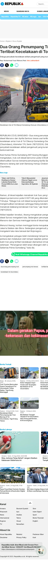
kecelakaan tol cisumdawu (9, 272)
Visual (18, 521)
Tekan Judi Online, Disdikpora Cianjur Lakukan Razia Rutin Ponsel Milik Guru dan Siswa (10, 182)
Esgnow (3, 521)
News (2, 515)
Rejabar (8, 41)
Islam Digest (37, 512)
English (35, 521)
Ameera (3, 508)
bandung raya (23, 11)
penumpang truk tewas (30, 267)
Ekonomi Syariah (22, 508)
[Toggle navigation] (2, 4)
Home (2, 41)
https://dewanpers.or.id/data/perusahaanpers (18, 549)
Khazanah (3, 512)
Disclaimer (3, 537)
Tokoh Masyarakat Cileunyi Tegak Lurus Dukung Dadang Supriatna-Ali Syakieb (30, 181)
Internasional (4, 518)
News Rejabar (17, 41)
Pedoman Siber (38, 534)
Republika (5, 16)
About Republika (6, 534)
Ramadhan (20, 524)
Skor (34, 508)
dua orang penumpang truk (10, 267)
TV (1, 524)
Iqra (17, 512)
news (6, 11)
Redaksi (19, 534)
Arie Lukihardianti (33, 60)
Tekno (18, 518)
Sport (35, 515)
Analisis (19, 515)
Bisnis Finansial (38, 518)
